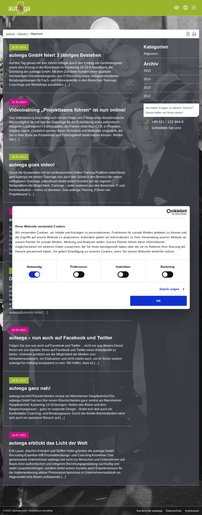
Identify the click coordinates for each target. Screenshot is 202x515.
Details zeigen (169, 289)
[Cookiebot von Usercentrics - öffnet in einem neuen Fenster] (169, 212)
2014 (147, 79)
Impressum (192, 510)
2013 (147, 87)
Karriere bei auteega (149, 510)
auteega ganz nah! (29, 388)
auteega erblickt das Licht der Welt (48, 443)
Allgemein (151, 53)
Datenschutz (173, 510)
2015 (147, 70)
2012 (147, 96)
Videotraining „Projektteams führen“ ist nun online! (67, 110)
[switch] (78, 274)
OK (158, 301)
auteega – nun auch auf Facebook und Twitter (60, 337)
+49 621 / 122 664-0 (167, 122)
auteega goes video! (32, 164)
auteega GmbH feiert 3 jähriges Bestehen (55, 55)
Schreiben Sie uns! (166, 128)
